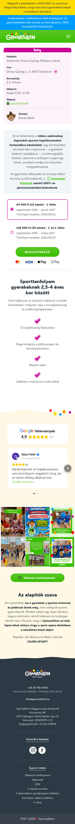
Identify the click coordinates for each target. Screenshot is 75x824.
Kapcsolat (37, 779)
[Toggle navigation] (68, 36)
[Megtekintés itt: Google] (15, 456)
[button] (7, 468)
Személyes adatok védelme (37, 798)
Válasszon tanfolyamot (37, 775)
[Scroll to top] (67, 816)
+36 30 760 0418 (37, 687)
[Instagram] (33, 750)
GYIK (37, 784)
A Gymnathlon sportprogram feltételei (37, 793)
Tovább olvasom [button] (22, 481)
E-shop (37, 802)
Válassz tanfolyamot (39, 578)
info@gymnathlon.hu (37, 699)
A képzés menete (37, 789)
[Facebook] (42, 750)
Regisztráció (37, 252)
